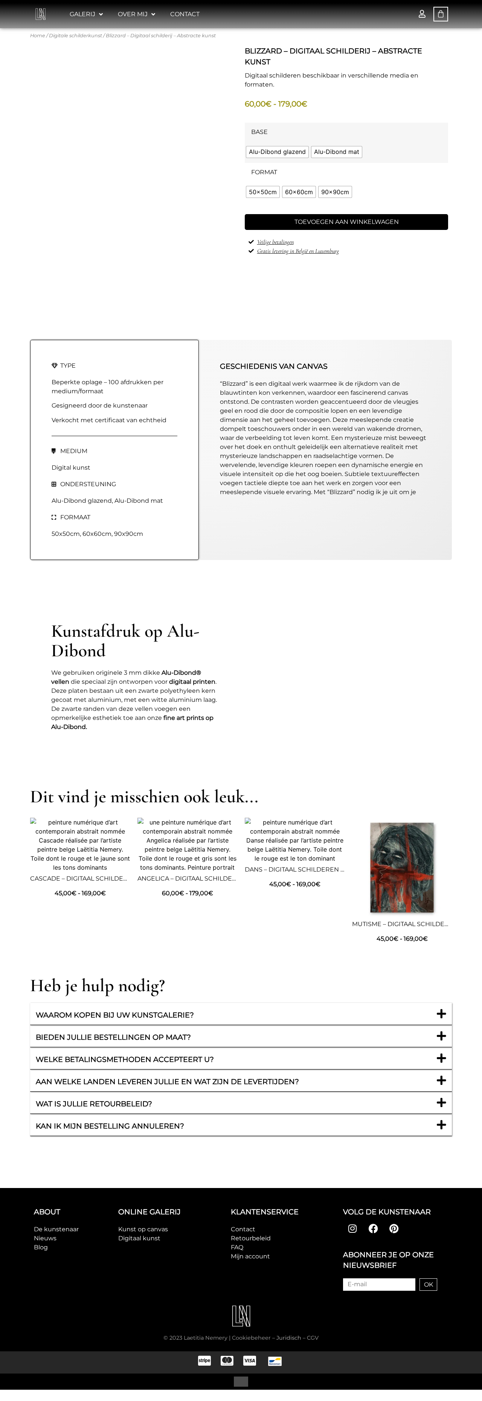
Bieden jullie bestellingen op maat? (113, 1037)
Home (37, 35)
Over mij (133, 14)
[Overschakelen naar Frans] (227, 1382)
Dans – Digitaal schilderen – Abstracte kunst (324, 869)
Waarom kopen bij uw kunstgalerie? (115, 1014)
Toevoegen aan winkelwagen (346, 221)
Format (264, 172)
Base (259, 132)
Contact (185, 14)
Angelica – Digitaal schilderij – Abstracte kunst (222, 878)
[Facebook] (373, 1228)
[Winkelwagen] (440, 14)
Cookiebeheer (251, 1337)
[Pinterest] (393, 1228)
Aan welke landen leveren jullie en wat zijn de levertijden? (167, 1081)
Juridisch (288, 1337)
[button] (241, 1014)
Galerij (82, 14)
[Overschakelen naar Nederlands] (241, 1382)
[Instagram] (352, 1228)
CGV (313, 1337)
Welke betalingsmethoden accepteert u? (125, 1059)
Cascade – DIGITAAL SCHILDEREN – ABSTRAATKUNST (112, 878)
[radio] (277, 152)
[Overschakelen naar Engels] (255, 1382)
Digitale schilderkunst (75, 35)
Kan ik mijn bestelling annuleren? (110, 1125)
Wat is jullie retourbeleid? (94, 1103)
